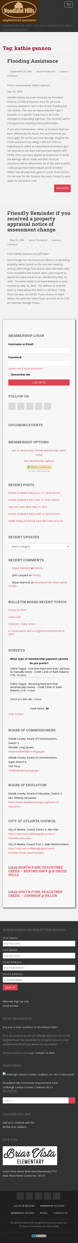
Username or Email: (21, 344)
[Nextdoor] (47, 406)
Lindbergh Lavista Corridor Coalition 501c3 (28, 1087)
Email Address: (12, 962)
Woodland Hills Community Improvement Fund (30, 1083)
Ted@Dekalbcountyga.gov (23, 770)
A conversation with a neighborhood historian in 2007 (36, 632)
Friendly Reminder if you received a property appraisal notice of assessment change (38, 221)
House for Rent (17, 610)
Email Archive (10, 1005)
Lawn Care (14, 617)
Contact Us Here (45, 1053)
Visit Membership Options (39, 461)
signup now (14, 368)
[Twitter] (20, 406)
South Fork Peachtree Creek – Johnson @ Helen (35, 894)
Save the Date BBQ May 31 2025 (27, 507)
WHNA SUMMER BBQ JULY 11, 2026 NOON (34, 493)
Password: (15, 357)
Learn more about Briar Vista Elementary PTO (30, 1171)
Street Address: (13, 974)
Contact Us (60, 1213)
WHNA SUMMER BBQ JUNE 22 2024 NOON (34, 514)
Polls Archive (15, 714)
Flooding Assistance (32, 61)
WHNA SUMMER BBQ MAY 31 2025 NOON (33, 500)
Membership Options (22, 1213)
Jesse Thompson (46, 71)
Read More (62, 188)
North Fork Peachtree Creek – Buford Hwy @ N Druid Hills (37, 871)
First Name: (10, 938)
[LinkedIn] (29, 406)
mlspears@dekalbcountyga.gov (26, 751)
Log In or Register (24, 1205)
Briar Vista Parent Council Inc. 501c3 (24, 1175)
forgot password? (33, 368)
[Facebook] (12, 406)
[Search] (72, 1100)
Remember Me (20, 374)
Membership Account (52, 1205)
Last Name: (10, 950)
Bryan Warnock (21, 568)
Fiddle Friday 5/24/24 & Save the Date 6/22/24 (35, 521)
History (39, 568)
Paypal (44, 1213)
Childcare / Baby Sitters (22, 624)
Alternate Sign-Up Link (16, 1001)
